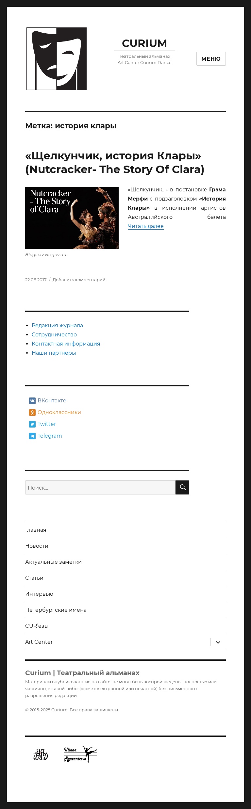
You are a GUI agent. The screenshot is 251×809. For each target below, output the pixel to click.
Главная (35, 530)
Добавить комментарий (79, 279)
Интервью (39, 594)
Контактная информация (66, 344)
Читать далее (146, 226)
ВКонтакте (52, 400)
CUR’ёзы (37, 626)
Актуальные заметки (53, 562)
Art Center (39, 642)
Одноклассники (59, 412)
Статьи (34, 578)
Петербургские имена (56, 610)
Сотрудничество (54, 335)
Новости (36, 546)
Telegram (50, 436)
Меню (211, 59)
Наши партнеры (54, 353)
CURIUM (144, 43)
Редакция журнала (57, 325)
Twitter (47, 424)
